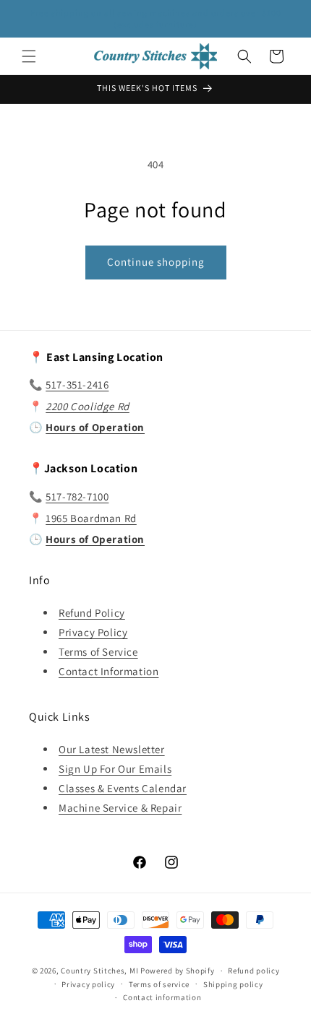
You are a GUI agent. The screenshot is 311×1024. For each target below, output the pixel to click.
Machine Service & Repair (120, 808)
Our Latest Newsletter (112, 749)
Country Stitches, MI (99, 971)
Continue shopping (156, 262)
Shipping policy (233, 984)
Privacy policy (88, 984)
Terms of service (159, 984)
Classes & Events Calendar (123, 788)
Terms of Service (98, 652)
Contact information (162, 997)
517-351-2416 (77, 384)
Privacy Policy (93, 632)
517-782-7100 (77, 496)
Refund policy (253, 971)
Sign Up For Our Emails (115, 769)
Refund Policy (92, 613)
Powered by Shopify (177, 971)
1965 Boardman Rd (91, 518)
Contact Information (108, 671)
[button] (29, 56)
